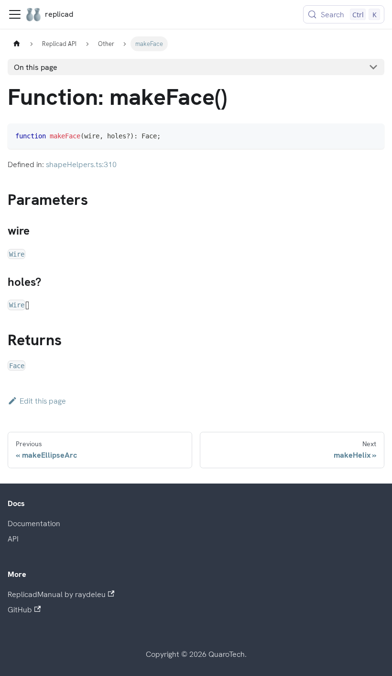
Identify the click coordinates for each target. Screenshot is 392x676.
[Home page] (17, 43)
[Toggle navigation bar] (15, 14)
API (13, 539)
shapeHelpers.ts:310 (81, 164)
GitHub (20, 610)
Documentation (34, 523)
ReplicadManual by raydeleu (57, 594)
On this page (35, 67)
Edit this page (43, 401)
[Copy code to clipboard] (373, 135)
